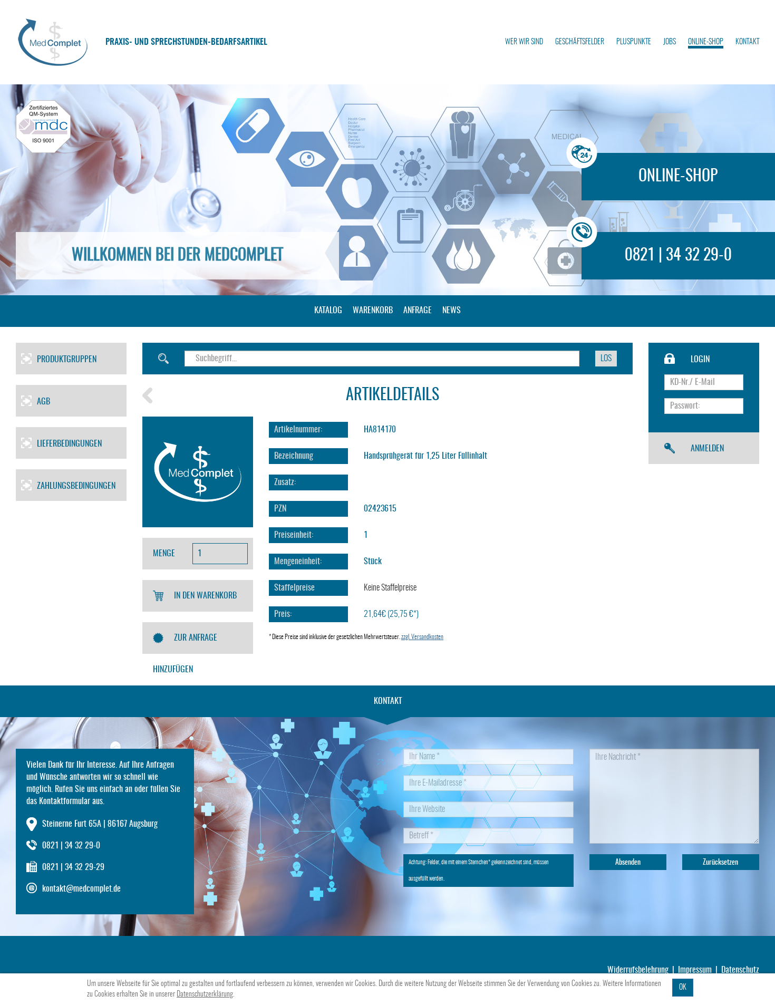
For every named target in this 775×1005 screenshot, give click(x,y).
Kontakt (747, 42)
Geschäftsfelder (579, 42)
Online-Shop (705, 42)
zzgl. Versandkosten (422, 637)
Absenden (628, 862)
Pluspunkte (633, 42)
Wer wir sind (524, 42)
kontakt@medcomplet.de (81, 889)
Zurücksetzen (720, 862)
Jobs (669, 42)
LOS (606, 358)
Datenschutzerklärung (205, 994)
